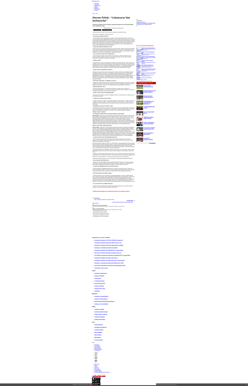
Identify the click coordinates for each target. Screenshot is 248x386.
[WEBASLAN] (95, 1)
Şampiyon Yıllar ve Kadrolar (100, 314)
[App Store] (96, 379)
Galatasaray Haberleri (99, 275)
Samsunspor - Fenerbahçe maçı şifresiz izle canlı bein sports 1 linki (108, 262)
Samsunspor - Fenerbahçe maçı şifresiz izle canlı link (105, 247)
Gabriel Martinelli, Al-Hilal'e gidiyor (100, 212)
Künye (95, 365)
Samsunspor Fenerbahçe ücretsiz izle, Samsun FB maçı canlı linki (108, 245)
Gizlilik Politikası (98, 371)
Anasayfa (93, 13)
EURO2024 (97, 291)
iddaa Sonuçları (97, 348)
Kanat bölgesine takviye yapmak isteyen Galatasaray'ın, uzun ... (148, 75)
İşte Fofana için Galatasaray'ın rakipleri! (101, 213)
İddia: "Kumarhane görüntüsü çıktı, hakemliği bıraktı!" (104, 199)
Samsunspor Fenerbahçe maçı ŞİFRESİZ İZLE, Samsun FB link (108, 250)
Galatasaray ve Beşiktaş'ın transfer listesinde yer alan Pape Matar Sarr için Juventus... (108, 209)
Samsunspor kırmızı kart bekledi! (100, 205)
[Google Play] (96, 382)
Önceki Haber (97, 198)
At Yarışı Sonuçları (98, 339)
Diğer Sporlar (97, 9)
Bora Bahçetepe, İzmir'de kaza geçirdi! (101, 216)
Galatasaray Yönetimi (99, 309)
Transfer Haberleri (98, 349)
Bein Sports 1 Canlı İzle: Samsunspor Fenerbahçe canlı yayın (107, 252)
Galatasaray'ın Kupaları (99, 319)
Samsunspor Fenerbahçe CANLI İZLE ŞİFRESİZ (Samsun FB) (108, 240)
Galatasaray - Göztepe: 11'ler (140, 79)
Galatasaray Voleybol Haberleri (101, 296)
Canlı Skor (96, 4)
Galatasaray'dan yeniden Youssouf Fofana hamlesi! (144, 77)
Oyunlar (96, 10)
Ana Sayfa (96, 3)
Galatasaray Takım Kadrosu (100, 273)
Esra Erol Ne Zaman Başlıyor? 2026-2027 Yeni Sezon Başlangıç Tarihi (109, 265)
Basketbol (96, 7)
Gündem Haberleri (98, 324)
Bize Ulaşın (96, 364)
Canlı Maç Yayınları (98, 329)
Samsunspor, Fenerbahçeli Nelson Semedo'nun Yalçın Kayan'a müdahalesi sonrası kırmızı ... (109, 206)
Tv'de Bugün (97, 350)
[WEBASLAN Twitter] (95, 361)
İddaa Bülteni (97, 337)
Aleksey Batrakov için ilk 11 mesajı (100, 210)
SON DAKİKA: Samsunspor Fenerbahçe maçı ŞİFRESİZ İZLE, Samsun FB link (112, 255)
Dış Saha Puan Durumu (99, 283)
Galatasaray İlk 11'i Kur (99, 288)
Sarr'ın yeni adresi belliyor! (98, 208)
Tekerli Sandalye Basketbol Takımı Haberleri (104, 301)
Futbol (95, 6)
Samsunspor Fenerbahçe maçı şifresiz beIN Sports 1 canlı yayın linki (109, 260)
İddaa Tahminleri (98, 332)
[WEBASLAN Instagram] (95, 358)
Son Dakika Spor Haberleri (100, 327)
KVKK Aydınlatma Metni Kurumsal (101, 372)
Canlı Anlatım (97, 346)
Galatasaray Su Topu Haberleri (101, 303)
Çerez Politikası (97, 369)
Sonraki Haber (130, 200)
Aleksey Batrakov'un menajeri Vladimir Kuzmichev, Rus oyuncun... (148, 66)
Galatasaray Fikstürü (99, 285)
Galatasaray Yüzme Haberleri (101, 298)
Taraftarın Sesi (97, 5)
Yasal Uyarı (96, 368)
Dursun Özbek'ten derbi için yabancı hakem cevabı (122, 202)
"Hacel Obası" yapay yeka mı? (101, 268)
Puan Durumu (97, 278)
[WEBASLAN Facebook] (95, 355)
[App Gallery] (96, 384)
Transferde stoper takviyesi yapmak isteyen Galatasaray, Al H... (148, 54)
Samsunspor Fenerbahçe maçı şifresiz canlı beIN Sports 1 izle (107, 242)
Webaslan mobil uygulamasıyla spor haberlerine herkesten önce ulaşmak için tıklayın (111, 191)
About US (96, 367)
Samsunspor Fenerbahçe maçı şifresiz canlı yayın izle (106, 257)
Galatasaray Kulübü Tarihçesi (101, 311)
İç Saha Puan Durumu (99, 280)
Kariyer (96, 366)
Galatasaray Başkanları (99, 316)
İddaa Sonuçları (98, 334)
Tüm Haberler (152, 143)
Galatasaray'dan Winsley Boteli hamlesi (101, 214)
